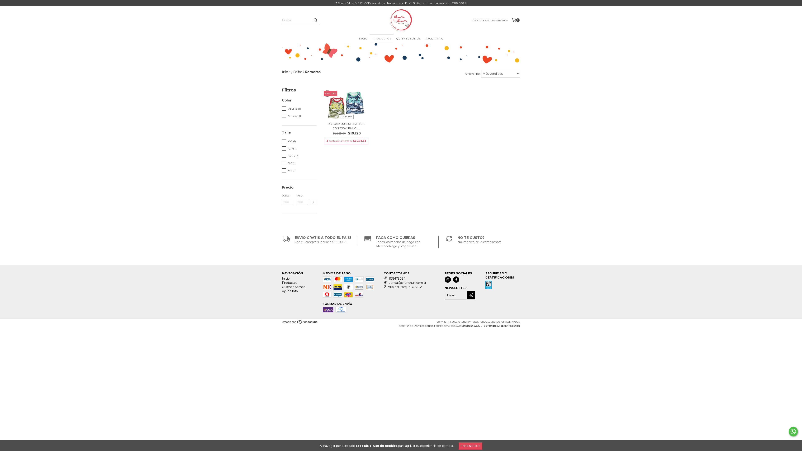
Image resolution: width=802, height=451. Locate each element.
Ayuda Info (435, 38)
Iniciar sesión (500, 20)
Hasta (299, 195)
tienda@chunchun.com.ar (407, 283)
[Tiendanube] (300, 323)
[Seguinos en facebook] (456, 279)
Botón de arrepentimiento (502, 326)
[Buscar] (315, 20)
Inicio (363, 38)
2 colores (346, 116)
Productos (381, 38)
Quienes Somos (408, 38)
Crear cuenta (480, 20)
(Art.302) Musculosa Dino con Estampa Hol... (346, 126)
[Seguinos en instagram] (448, 279)
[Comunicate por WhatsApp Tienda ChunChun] (793, 431)
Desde (285, 195)
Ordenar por (472, 73)
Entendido (470, 445)
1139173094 (397, 278)
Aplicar (313, 202)
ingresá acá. (471, 326)
